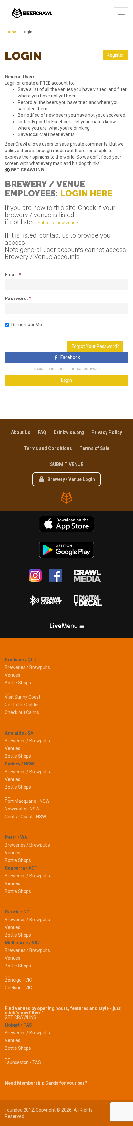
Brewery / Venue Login (70, 479)
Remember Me (26, 324)
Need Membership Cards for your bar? (46, 1082)
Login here (86, 193)
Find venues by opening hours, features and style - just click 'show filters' (63, 1010)
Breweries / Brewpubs (27, 667)
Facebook (70, 357)
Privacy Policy (106, 432)
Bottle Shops (18, 682)
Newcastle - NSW (22, 808)
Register (115, 55)
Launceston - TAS (23, 1062)
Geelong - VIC (18, 987)
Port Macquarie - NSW (27, 801)
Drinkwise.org (69, 432)
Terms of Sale (94, 448)
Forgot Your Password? (95, 346)
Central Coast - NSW (25, 816)
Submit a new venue (57, 222)
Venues (12, 675)
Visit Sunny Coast (22, 697)
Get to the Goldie (21, 704)
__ (7, 691)
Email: (11, 274)
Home (10, 31)
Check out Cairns (22, 712)
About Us (20, 432)
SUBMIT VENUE (66, 464)
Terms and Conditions (48, 448)
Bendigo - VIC (18, 980)
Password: (16, 298)
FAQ (42, 432)
